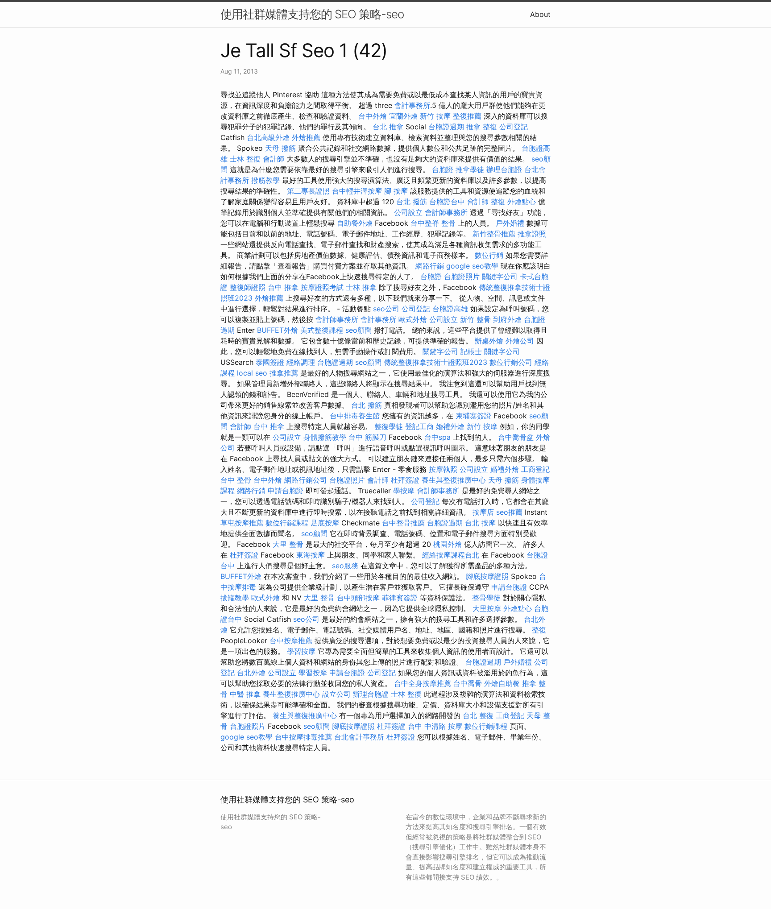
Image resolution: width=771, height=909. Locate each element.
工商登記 (535, 469)
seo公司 (386, 308)
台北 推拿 (388, 126)
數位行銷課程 (286, 522)
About (540, 14)
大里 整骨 (288, 544)
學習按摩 (301, 651)
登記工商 (419, 426)
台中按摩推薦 (290, 640)
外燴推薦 (306, 137)
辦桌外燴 (489, 340)
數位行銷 (489, 255)
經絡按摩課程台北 (450, 554)
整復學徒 (388, 426)
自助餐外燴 (355, 223)
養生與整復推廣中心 (454, 479)
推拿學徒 (470, 169)
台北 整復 (478, 715)
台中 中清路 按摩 (435, 726)
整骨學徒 (486, 597)
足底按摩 (325, 522)
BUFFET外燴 (277, 330)
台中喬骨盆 (516, 437)
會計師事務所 (446, 212)
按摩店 (483, 512)
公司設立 (408, 212)
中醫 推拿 (245, 694)
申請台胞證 (285, 490)
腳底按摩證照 (487, 576)
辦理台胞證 (504, 169)
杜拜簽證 (405, 479)
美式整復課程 (321, 330)
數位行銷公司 (510, 362)
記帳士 (471, 351)
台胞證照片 (462, 276)
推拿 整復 (481, 126)
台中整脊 (424, 223)
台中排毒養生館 (355, 415)
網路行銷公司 (305, 479)
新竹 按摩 (435, 116)
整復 (498, 201)
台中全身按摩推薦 (422, 683)
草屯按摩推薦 (241, 522)
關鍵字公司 (500, 276)
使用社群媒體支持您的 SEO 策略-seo (312, 14)
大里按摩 (487, 608)
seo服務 (345, 565)
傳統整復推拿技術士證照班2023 (435, 362)
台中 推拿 (283, 287)
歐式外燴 (412, 319)
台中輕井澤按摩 (357, 190)
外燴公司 (520, 340)
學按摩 (404, 490)
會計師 (273, 158)
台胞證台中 (447, 201)
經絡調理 (300, 362)
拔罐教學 (234, 597)
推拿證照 (532, 233)
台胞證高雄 (450, 308)
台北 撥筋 (411, 201)
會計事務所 (412, 105)
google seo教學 (472, 265)
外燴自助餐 (502, 683)
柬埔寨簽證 (473, 415)
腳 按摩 (396, 190)
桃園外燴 (447, 544)
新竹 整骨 (475, 319)
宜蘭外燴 (403, 116)
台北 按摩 (480, 522)
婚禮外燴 (450, 426)
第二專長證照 (308, 190)
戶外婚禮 (510, 223)
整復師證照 (247, 287)
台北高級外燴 (268, 137)
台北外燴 (251, 672)
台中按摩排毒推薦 (303, 736)
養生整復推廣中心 (291, 694)
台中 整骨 (235, 479)
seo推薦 (509, 512)
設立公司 (336, 694)
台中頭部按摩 (358, 597)
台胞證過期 (446, 126)
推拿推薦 (283, 372)
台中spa (437, 437)
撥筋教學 (265, 180)
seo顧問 (358, 330)
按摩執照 (443, 469)
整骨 (448, 223)
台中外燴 (372, 116)
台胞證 (442, 169)
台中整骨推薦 (403, 522)
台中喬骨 (467, 683)
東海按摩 (310, 554)
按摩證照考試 (322, 287)
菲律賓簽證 (400, 597)
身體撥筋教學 (324, 437)
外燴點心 (521, 201)
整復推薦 (467, 116)
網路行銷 (429, 265)
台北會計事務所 (359, 736)
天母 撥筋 (280, 148)
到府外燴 (507, 319)
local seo (252, 372)
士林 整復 (245, 158)
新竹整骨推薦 (494, 233)
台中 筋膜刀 (367, 437)
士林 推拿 (361, 287)
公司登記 (513, 126)
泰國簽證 (270, 362)
